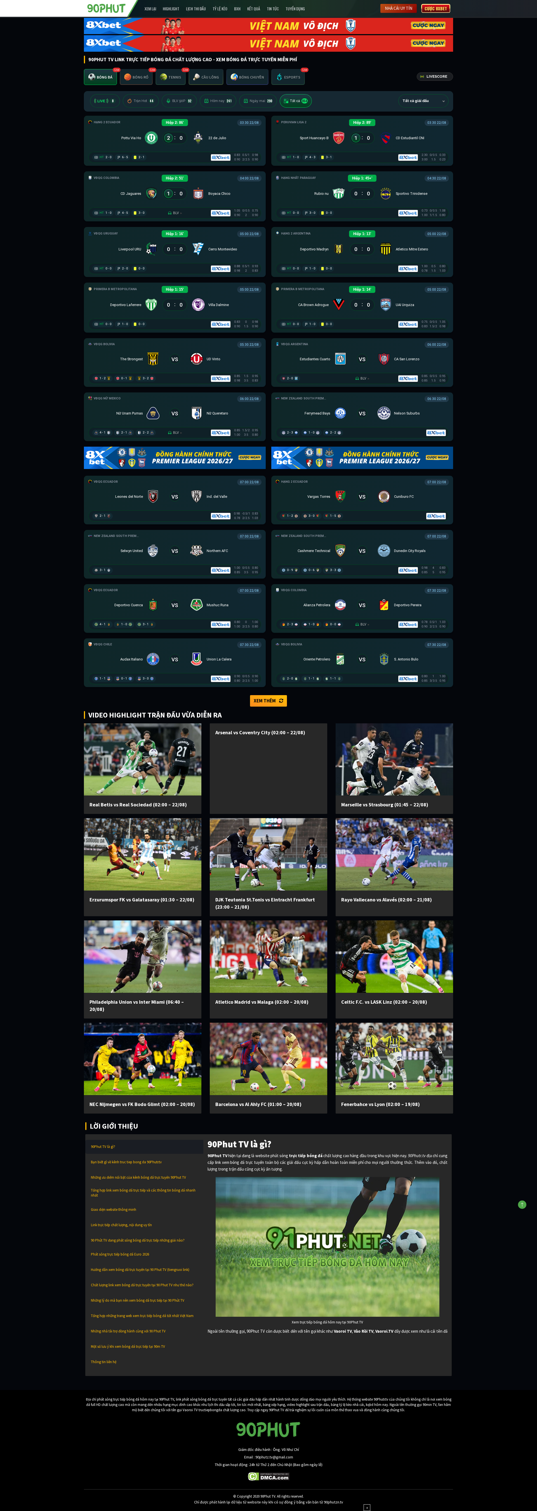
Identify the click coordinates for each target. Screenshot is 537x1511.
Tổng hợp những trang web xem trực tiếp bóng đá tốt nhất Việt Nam (142, 1315)
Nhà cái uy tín (398, 8)
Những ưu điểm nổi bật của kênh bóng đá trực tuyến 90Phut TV (138, 1177)
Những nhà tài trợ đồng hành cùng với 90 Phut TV (128, 1331)
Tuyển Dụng (295, 8)
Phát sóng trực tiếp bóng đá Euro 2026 (120, 1254)
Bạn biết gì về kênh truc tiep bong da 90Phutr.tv (126, 1162)
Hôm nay (221, 101)
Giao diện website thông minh (113, 1209)
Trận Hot (143, 101)
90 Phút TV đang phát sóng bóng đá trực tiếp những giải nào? (138, 1240)
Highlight (171, 8)
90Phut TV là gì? (103, 1146)
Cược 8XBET (436, 8)
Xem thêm (265, 701)
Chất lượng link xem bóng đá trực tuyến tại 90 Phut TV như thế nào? (142, 1285)
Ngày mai (261, 101)
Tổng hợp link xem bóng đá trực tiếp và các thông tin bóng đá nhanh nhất (143, 1193)
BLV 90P (181, 101)
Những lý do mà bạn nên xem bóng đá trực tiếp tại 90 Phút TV (137, 1300)
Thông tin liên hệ (103, 1362)
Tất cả (298, 101)
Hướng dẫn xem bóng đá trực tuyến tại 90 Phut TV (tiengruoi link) (140, 1269)
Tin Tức (273, 8)
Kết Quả (253, 8)
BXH (237, 8)
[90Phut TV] (106, 7)
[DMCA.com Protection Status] (268, 1475)
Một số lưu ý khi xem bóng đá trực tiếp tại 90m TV (128, 1346)
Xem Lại (150, 8)
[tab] (100, 77)
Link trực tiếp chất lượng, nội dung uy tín (121, 1225)
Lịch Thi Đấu (196, 8)
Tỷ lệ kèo (220, 8)
